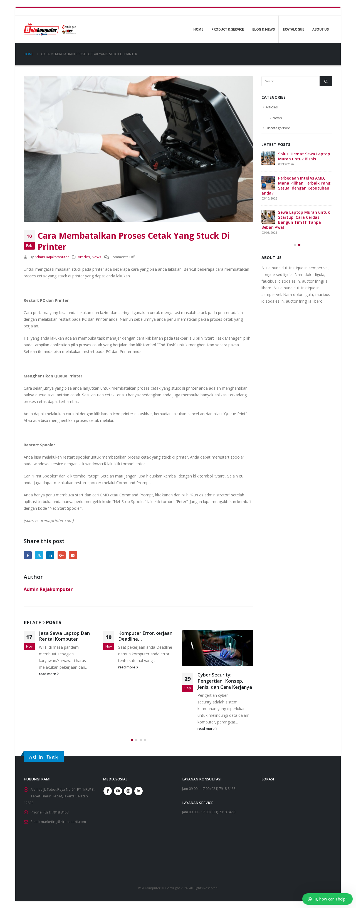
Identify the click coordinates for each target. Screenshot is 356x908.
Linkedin (138, 791)
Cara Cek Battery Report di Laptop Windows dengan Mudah (304, 217)
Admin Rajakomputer (51, 257)
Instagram (128, 791)
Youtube (118, 791)
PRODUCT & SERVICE (227, 29)
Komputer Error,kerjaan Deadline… (66, 636)
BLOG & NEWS (263, 29)
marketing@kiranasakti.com (63, 821)
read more (48, 667)
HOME (198, 29)
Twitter (39, 555)
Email (73, 555)
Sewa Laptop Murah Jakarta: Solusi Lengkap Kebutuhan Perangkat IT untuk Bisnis (293, 185)
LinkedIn (50, 555)
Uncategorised (278, 127)
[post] (268, 183)
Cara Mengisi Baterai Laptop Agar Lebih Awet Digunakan (224, 680)
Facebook (28, 555)
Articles (84, 257)
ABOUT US (320, 29)
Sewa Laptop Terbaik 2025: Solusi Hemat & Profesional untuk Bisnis (294, 156)
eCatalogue (293, 29)
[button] (132, 740)
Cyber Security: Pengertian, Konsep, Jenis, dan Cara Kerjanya (145, 680)
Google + (62, 555)
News (96, 257)
